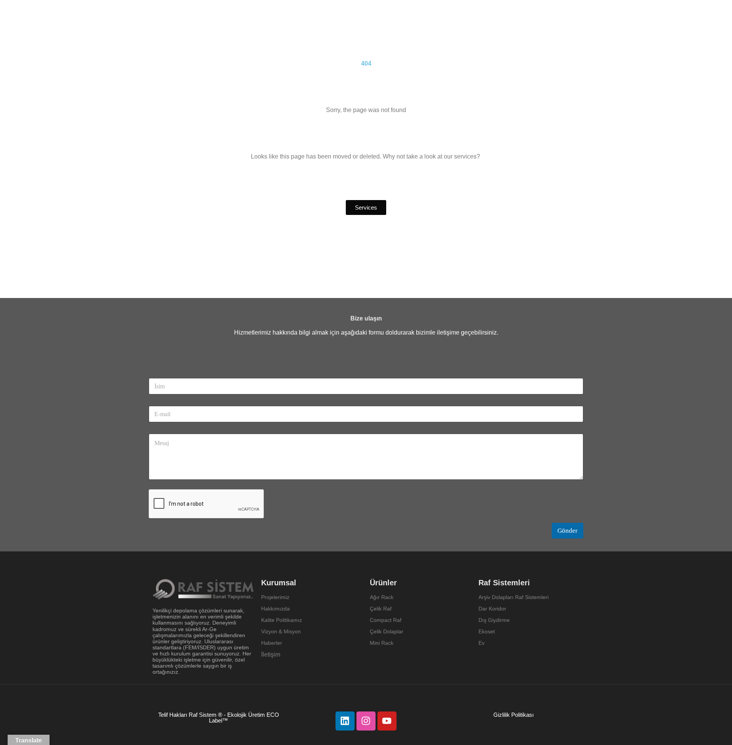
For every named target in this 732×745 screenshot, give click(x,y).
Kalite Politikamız (281, 620)
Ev (481, 643)
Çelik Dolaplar (386, 631)
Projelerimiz (275, 597)
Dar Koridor (493, 609)
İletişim (270, 654)
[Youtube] (386, 721)
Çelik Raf (381, 609)
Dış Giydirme (494, 620)
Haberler (271, 643)
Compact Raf (385, 620)
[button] (366, 207)
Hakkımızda (275, 609)
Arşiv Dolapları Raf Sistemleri (513, 597)
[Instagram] (366, 721)
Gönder (567, 530)
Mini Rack (381, 643)
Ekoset (487, 631)
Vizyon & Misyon (281, 631)
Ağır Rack (381, 597)
